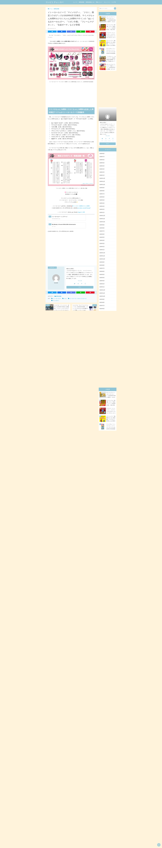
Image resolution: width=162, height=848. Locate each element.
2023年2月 (101, 283)
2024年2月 (101, 246)
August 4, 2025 (81, 212)
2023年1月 (101, 287)
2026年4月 (101, 166)
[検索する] (115, 8)
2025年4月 (101, 203)
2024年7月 (101, 231)
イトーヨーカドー (57, 298)
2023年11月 (102, 256)
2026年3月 (101, 169)
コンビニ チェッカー (55, 2)
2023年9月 (101, 262)
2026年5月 (101, 162)
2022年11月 (102, 293)
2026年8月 (101, 153)
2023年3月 (101, 280)
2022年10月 (102, 296)
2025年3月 (101, 206)
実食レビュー (99, 2)
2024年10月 (102, 221)
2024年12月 (102, 215)
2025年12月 (102, 178)
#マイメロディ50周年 (77, 206)
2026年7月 (101, 156)
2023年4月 (101, 277)
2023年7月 (101, 268)
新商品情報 (81, 2)
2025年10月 (102, 184)
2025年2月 (101, 209)
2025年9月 (101, 187)
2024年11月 (102, 218)
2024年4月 (101, 240)
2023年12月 (102, 252)
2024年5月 (101, 237)
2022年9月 (101, 299)
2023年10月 (102, 259)
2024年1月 (101, 249)
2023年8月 (101, 265)
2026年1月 (101, 175)
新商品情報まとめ (90, 2)
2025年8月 (101, 190)
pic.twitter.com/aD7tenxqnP (84, 208)
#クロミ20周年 (86, 206)
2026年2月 (101, 172)
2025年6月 (101, 197)
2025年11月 (102, 181)
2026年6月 (101, 159)
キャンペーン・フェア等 (110, 2)
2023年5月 (101, 274)
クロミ (65, 298)
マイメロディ (56, 300)
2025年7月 (101, 193)
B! (71, 31)
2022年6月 (101, 308)
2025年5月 (101, 200)
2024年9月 (101, 224)
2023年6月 (101, 271)
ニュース (75, 2)
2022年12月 (102, 290)
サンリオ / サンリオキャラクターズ (77, 298)
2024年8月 (101, 228)
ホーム (50, 8)
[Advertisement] (71, 94)
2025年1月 (101, 212)
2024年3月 (101, 243)
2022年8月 (101, 302)
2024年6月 (101, 234)
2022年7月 (101, 305)
